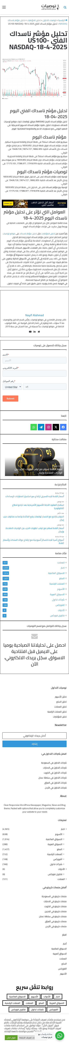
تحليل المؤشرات (34, 20)
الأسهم (61, 589)
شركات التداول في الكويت (55, 773)
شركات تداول (58, 599)
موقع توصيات (9, 234)
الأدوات (61, 610)
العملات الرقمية (57, 583)
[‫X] (56, 427)
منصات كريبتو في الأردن (56, 926)
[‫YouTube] (30, 332)
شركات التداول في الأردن (56, 788)
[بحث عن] (65, 8)
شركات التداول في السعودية (54, 763)
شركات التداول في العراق (55, 783)
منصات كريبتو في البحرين (56, 911)
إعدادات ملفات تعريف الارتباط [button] (32, 1038)
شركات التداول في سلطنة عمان (52, 778)
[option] (34, 461)
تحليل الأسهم (61, 697)
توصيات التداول (49, 20)
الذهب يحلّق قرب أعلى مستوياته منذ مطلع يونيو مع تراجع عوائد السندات (34, 471)
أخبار (65, 944)
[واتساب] (33, 427)
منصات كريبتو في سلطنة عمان (53, 916)
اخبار (63, 567)
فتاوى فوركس (57, 615)
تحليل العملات (60, 707)
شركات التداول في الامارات (55, 768)
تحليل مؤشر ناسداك (28, 234)
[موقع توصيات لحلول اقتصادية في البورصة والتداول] (50, 7)
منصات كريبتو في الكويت (55, 906)
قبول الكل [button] (11, 1038)
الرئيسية (61, 20)
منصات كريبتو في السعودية (54, 896)
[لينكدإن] (34, 332)
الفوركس (60, 605)
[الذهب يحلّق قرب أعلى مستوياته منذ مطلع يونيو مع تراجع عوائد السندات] (34, 461)
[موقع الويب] (39, 332)
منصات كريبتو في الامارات (55, 901)
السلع (62, 578)
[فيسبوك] (63, 427)
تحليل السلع (61, 702)
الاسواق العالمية (56, 573)
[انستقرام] (48, 427)
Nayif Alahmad (34, 315)
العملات (61, 562)
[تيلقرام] (41, 427)
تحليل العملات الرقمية (57, 712)
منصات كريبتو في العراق (56, 921)
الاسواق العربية (57, 594)
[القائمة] (4, 8)
